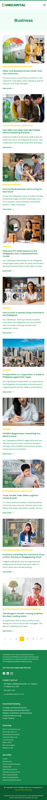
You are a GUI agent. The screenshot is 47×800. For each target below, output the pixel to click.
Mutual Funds (7, 761)
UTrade (5, 759)
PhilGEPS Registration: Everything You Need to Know (21, 434)
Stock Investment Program (11, 764)
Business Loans (19, 66)
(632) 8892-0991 (9, 690)
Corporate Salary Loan (10, 737)
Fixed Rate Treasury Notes (11, 772)
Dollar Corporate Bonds (10, 777)
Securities (7, 755)
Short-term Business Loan (11, 729)
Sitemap (29, 790)
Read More (8, 88)
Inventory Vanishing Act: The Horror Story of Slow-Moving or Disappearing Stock (23, 555)
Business (7, 66)
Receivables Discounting (11, 734)
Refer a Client (7, 742)
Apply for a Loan (8, 748)
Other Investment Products (12, 780)
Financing (7, 725)
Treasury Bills (7, 767)
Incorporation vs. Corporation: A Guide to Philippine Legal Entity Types (23, 375)
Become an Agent (9, 745)
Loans (30, 66)
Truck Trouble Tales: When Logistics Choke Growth (20, 496)
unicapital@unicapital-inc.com (14, 694)
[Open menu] (44, 5)
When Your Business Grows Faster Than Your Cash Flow (22, 72)
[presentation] (23, 49)
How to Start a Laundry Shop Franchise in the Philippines (23, 314)
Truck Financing (8, 740)
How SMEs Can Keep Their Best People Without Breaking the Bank (21, 131)
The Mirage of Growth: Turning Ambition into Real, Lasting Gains (23, 614)
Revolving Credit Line (10, 732)
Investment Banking (31, 609)
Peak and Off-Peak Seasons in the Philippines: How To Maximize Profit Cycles (20, 254)
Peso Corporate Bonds (10, 775)
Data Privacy (19, 790)
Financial (16, 184)
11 (41, 639)
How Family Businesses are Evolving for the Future (22, 190)
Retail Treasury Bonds (10, 769)
